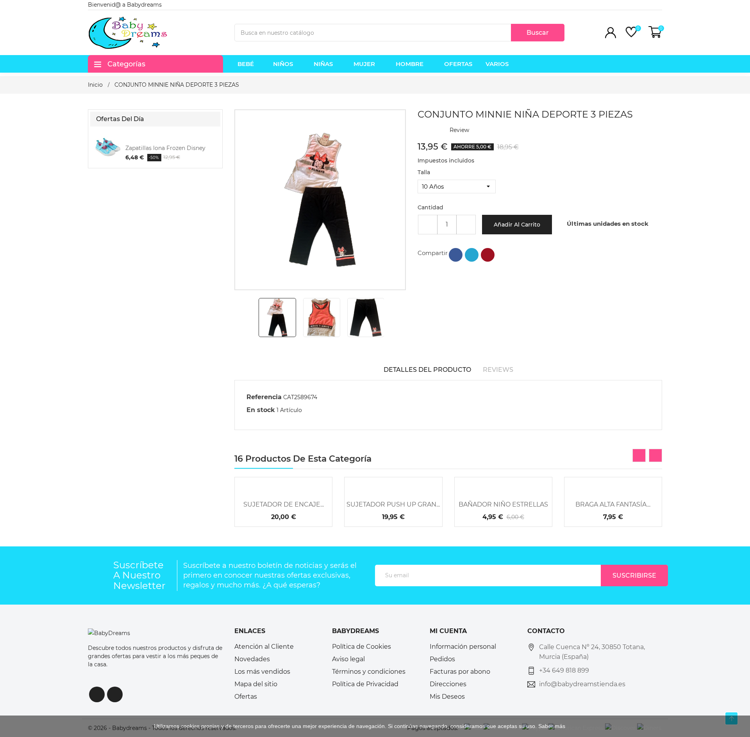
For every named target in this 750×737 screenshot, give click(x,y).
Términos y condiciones (368, 671)
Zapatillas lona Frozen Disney (165, 148)
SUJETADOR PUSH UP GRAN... (393, 504)
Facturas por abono (460, 671)
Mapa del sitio (255, 684)
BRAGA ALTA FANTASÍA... (612, 504)
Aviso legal (348, 659)
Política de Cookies (361, 646)
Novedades (252, 659)
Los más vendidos (262, 671)
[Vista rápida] (283, 479)
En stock (260, 410)
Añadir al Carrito (517, 224)
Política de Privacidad (365, 684)
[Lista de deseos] (304, 479)
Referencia (264, 397)
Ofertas (245, 696)
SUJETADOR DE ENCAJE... (283, 504)
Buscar (538, 32)
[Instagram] (115, 694)
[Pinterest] (488, 255)
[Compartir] (455, 255)
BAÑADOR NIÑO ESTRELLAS (503, 504)
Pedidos (442, 659)
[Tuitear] (472, 255)
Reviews (498, 369)
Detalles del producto (427, 369)
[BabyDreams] (109, 632)
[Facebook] (97, 694)
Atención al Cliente (264, 646)
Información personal (463, 646)
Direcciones (448, 684)
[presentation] (639, 455)
